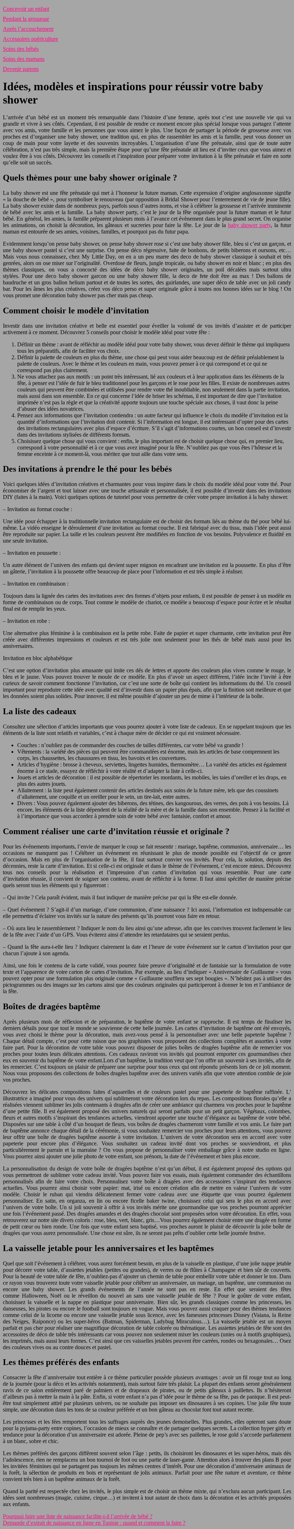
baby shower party (249, 225)
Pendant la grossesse (26, 19)
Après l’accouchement (28, 29)
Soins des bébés (21, 49)
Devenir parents (21, 69)
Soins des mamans (23, 59)
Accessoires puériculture (30, 39)
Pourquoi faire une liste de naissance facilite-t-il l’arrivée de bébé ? (77, 1516)
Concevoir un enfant (26, 9)
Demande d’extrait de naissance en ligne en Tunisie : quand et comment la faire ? (94, 1523)
